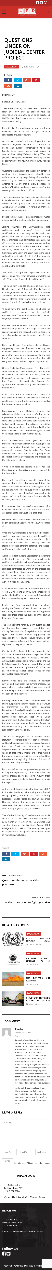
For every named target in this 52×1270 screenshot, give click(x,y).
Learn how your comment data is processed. (22, 1166)
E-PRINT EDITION (41, 1266)
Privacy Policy (22, 1197)
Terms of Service (37, 1197)
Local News (11, 66)
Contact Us (9, 1197)
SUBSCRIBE (28, 1266)
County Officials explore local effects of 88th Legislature (38, 942)
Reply (17, 1036)
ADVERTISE (18, 1266)
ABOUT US (8, 1266)
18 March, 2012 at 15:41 (23, 1033)
